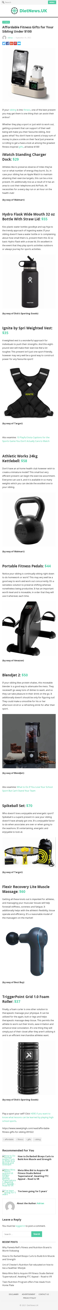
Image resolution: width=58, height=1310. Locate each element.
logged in (20, 1225)
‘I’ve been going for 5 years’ (32, 1191)
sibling (13, 109)
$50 (25, 675)
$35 (5, 332)
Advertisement (28, 1294)
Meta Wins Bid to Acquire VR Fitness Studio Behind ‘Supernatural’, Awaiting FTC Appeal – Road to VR (33, 1174)
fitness (27, 109)
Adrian (10, 37)
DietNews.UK (32, 1305)
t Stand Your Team (26, 790)
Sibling (37, 1139)
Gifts (29, 1139)
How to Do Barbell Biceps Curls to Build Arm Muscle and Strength (36, 1158)
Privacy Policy (29, 1298)
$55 (44, 219)
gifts (21, 146)
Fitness (6, 22)
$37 (17, 1001)
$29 (16, 159)
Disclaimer (13, 1294)
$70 (29, 805)
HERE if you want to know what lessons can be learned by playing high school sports (28, 1117)
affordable (9, 1139)
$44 (48, 566)
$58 (24, 460)
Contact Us (44, 1294)
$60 (22, 891)
